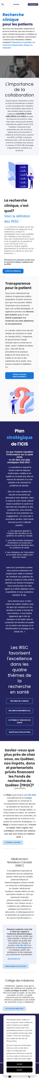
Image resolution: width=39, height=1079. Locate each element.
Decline (19, 1070)
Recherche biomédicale (19, 710)
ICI (6, 367)
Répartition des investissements (19, 375)
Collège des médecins (14, 1008)
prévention (27, 954)
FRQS (22, 788)
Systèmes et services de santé (19, 721)
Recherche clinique (19, 701)
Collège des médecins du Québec (18, 988)
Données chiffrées (13, 842)
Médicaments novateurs (15, 966)
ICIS (19, 457)
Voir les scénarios (13, 271)
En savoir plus (14, 959)
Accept (19, 1064)
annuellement (13, 798)
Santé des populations (19, 732)
